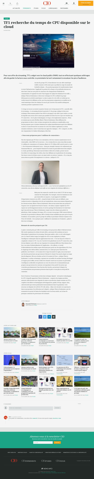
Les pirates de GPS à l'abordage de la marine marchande (64, 368)
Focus (43, 8)
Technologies (60, 373)
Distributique (54, 472)
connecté (34, 418)
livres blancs (53, 8)
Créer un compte (86, 3)
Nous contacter (12, 452)
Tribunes (17, 372)
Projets (6, 18)
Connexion (74, 4)
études (36, 8)
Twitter (35, 305)
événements (27, 8)
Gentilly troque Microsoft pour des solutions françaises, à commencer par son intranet (28, 341)
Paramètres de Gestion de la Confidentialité (74, 452)
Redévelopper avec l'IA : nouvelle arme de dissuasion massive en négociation (46, 369)
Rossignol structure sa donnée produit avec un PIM (64, 340)
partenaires (64, 8)
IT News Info (53, 471)
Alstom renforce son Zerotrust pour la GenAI (10, 340)
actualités (16, 8)
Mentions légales (22, 452)
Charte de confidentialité (36, 452)
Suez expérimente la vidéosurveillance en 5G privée (64, 390)
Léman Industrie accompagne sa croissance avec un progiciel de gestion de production (47, 341)
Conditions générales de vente (53, 452)
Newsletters (67, 4)
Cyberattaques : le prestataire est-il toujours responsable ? (12, 368)
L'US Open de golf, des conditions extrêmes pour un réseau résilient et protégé (81, 341)
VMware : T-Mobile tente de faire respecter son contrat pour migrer (81, 368)
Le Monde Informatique (46, 472)
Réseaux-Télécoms (62, 472)
